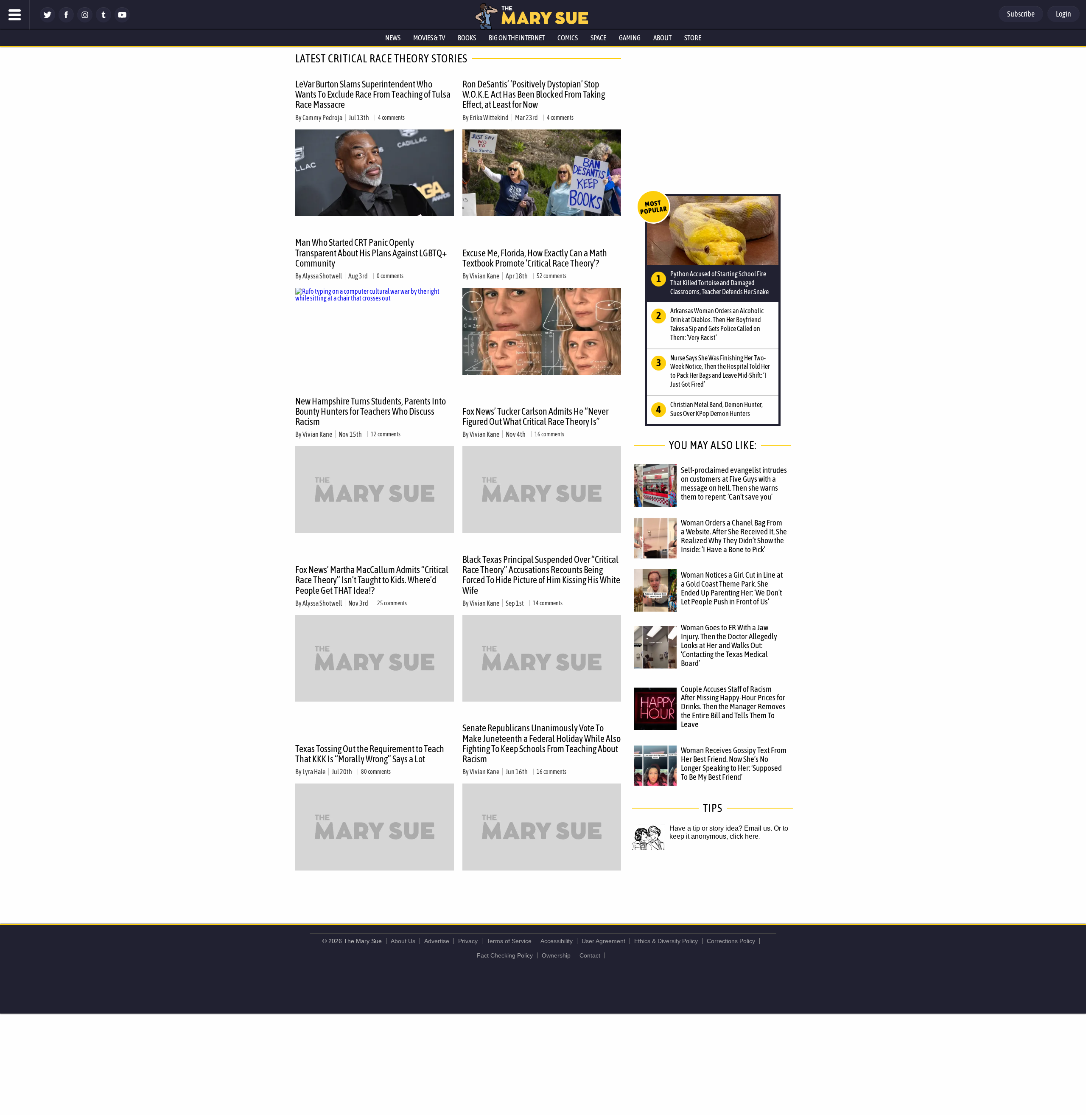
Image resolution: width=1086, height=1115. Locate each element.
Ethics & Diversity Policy (666, 941)
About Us (403, 941)
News (392, 38)
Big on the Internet (517, 38)
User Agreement (603, 941)
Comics (567, 38)
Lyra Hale (313, 771)
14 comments (548, 603)
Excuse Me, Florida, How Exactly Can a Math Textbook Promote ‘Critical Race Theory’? (534, 258)
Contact (589, 955)
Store (692, 38)
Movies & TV (429, 38)
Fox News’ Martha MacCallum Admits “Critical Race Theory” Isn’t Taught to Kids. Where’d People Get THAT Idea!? (371, 579)
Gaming (630, 38)
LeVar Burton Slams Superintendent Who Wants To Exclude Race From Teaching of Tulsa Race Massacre (373, 94)
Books (467, 38)
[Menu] (15, 15)
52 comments (551, 276)
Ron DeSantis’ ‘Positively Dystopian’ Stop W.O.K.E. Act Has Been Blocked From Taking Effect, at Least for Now (533, 94)
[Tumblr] (103, 20)
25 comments (392, 603)
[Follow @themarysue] (47, 20)
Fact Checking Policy (505, 955)
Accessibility (556, 941)
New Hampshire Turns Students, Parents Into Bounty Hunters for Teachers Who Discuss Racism (370, 411)
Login (1063, 13)
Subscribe (1021, 13)
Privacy (468, 941)
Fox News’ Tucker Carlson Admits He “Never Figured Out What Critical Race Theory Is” (535, 416)
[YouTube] (122, 20)
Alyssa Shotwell (322, 276)
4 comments (391, 118)
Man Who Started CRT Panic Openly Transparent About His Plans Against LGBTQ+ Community (371, 252)
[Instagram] (84, 20)
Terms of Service (509, 941)
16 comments (549, 434)
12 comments (385, 434)
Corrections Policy (731, 941)
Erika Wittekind (489, 117)
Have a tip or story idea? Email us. (720, 828)
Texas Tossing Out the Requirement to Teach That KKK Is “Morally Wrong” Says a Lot (369, 753)
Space (598, 38)
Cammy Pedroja (322, 117)
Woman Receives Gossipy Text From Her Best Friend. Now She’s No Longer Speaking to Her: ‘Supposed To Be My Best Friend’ (734, 763)
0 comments (390, 276)
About (662, 38)
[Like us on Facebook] (66, 20)
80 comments (376, 772)
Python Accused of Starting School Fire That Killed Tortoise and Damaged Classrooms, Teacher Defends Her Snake (719, 282)
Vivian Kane (484, 276)
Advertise (436, 941)
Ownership (556, 955)
